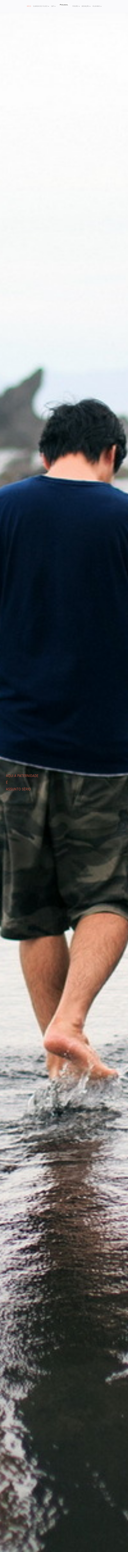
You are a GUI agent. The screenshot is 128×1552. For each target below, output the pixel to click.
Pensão (75, 6)
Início (29, 6)
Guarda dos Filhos (40, 6)
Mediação (85, 6)
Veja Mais (96, 6)
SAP (52, 6)
